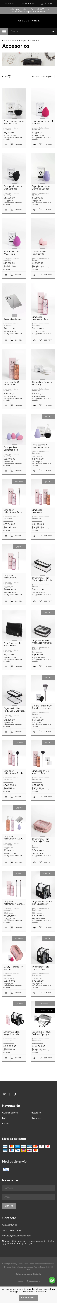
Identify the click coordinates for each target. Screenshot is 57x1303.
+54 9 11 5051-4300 (11, 1230)
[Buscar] (53, 31)
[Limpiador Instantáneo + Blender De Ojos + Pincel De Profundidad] (6, 927)
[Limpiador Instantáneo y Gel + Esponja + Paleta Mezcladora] (6, 862)
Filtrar (5, 76)
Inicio (4, 40)
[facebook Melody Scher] (10, 1094)
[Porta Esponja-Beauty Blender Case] (6, 144)
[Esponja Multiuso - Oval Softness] (6, 209)
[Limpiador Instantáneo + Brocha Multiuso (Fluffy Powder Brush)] (6, 797)
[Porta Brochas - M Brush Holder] (6, 666)
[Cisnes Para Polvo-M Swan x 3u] (35, 405)
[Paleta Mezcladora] (6, 340)
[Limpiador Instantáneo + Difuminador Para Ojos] (6, 601)
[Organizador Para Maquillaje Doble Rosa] (35, 862)
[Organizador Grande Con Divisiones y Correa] (35, 927)
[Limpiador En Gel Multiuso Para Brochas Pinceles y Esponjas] (6, 405)
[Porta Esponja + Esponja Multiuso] (35, 470)
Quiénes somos (10, 1113)
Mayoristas (36, 1118)
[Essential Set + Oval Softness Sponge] (35, 1058)
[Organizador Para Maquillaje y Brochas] (35, 666)
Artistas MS (36, 1113)
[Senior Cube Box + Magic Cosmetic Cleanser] (6, 1058)
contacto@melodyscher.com (16, 1235)
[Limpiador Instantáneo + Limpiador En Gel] (35, 536)
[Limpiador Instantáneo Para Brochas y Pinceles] (35, 340)
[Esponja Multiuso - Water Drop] (6, 275)
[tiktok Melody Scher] (15, 1094)
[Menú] (4, 31)
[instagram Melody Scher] (4, 1094)
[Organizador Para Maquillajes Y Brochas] (35, 601)
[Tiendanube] (28, 1282)
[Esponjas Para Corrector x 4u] (6, 470)
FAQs (4, 1118)
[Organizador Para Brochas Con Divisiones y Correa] (35, 992)
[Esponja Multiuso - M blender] (35, 144)
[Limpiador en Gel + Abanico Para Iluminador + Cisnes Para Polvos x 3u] (35, 797)
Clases (5, 1123)
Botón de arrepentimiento (28, 1274)
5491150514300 (9, 1225)
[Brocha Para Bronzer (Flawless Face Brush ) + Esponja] (35, 731)
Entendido (28, 1298)
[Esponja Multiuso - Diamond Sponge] (35, 209)
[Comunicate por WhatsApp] (52, 1280)
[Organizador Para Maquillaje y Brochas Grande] (6, 731)
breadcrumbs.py (18, 40)
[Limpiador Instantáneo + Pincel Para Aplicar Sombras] (6, 536)
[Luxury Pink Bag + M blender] (6, 992)
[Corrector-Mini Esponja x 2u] (35, 275)
